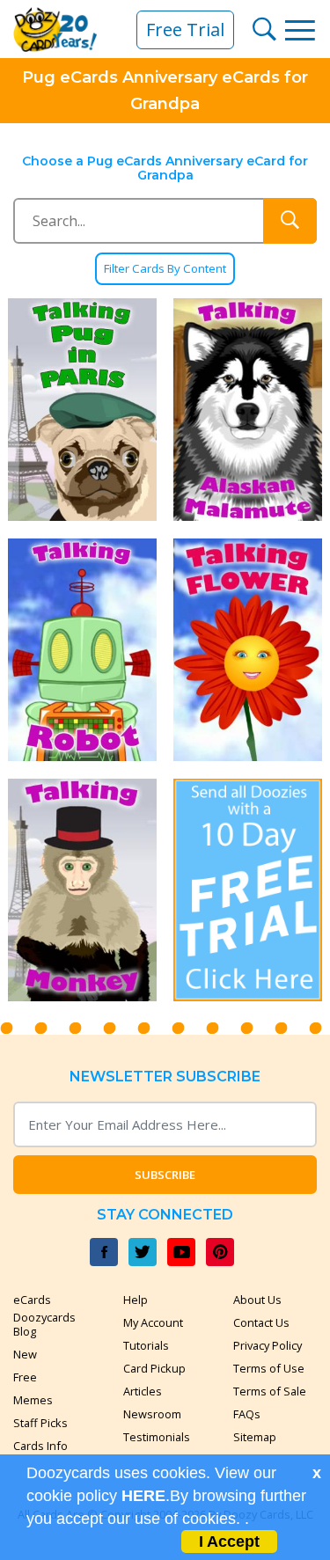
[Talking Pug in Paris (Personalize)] (82, 409)
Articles (142, 1391)
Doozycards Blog (44, 1324)
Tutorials (146, 1345)
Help (135, 1300)
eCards (32, 1300)
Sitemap (254, 1437)
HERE (143, 1496)
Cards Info (40, 1446)
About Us (257, 1300)
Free (25, 1377)
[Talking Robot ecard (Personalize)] (82, 649)
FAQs (246, 1414)
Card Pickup (154, 1368)
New (25, 1354)
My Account (153, 1322)
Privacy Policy (267, 1345)
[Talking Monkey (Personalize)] (82, 890)
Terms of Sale (269, 1391)
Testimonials (156, 1437)
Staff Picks (40, 1423)
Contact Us (261, 1322)
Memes (33, 1400)
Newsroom (152, 1414)
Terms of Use (268, 1368)
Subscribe (165, 1175)
